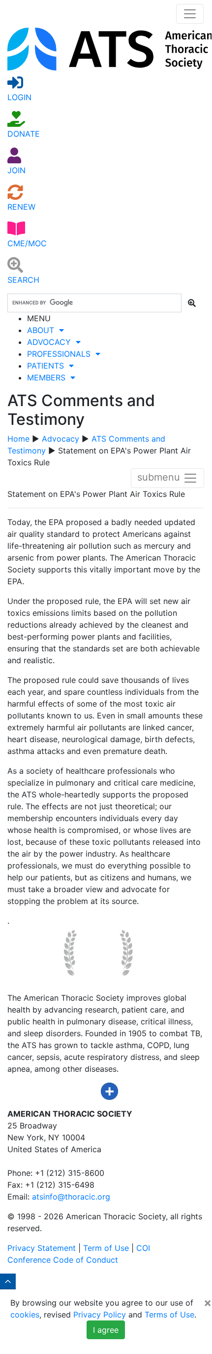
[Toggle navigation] (190, 14)
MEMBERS (48, 377)
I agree (106, 1330)
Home (18, 439)
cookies (24, 1314)
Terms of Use (169, 1314)
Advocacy (60, 439)
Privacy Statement (41, 1248)
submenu (160, 478)
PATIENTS (48, 366)
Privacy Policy (99, 1314)
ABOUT (43, 330)
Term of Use (106, 1248)
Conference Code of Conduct (62, 1260)
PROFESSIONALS (61, 354)
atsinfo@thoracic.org (71, 1197)
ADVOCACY (51, 342)
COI (143, 1248)
